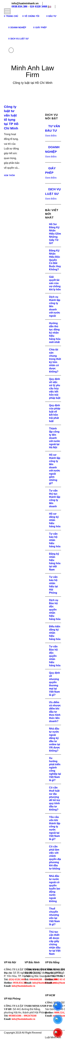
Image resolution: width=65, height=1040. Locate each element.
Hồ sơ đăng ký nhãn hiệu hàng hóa (54, 520)
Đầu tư (52, 16)
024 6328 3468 (38, 6)
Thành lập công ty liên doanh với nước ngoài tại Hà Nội (54, 438)
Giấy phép (41, 27)
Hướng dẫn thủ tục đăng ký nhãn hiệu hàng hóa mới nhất (54, 332)
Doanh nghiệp (18, 27)
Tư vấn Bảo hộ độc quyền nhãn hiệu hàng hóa (54, 656)
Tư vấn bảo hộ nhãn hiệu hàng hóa (54, 540)
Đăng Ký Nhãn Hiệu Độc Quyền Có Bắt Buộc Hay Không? (55, 260)
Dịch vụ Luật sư (19, 39)
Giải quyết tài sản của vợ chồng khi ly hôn (55, 283)
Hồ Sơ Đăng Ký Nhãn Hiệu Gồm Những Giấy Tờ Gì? (55, 233)
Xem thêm (9, 175)
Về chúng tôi (31, 16)
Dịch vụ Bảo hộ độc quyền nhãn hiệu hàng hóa (54, 609)
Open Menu (7, 11)
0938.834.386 (19, 6)
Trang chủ (12, 16)
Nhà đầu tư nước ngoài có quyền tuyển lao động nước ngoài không (54, 889)
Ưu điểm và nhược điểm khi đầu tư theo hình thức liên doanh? (55, 712)
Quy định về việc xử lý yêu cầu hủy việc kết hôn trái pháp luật (54, 388)
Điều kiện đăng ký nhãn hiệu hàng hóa (54, 632)
